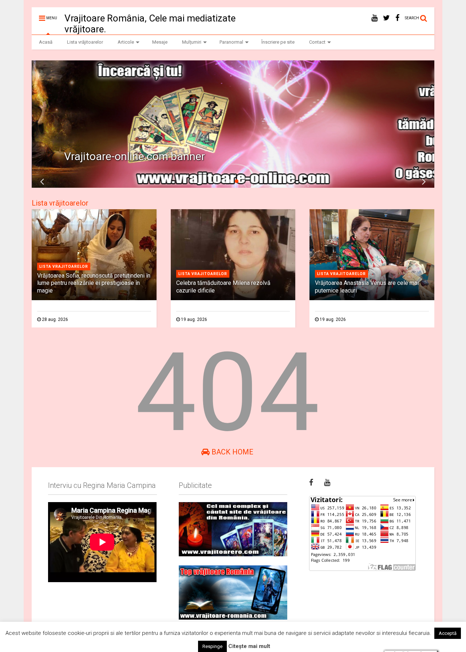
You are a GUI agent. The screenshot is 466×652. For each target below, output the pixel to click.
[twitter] (386, 18)
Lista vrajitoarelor (63, 267)
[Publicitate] (233, 529)
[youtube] (374, 18)
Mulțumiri (191, 42)
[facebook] (397, 18)
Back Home (231, 452)
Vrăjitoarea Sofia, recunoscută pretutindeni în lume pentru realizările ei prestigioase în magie (93, 283)
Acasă (45, 42)
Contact (317, 42)
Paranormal (231, 42)
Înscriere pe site (278, 42)
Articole (126, 42)
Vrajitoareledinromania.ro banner (144, 156)
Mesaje (159, 42)
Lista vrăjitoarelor (85, 42)
